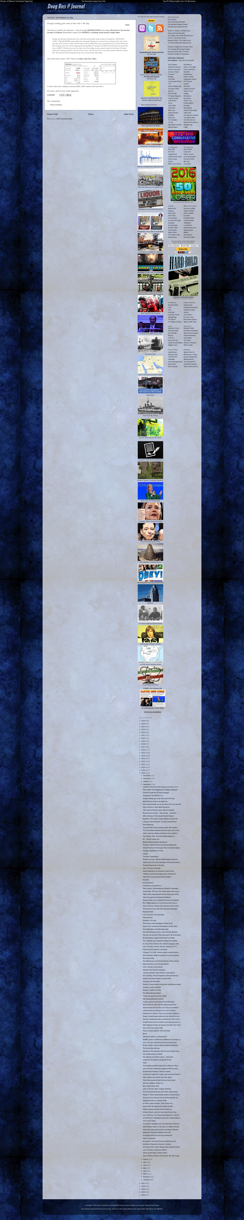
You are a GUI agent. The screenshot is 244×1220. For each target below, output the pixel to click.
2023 (143, 729)
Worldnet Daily (188, 124)
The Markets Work (189, 117)
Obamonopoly (148, 917)
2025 (143, 724)
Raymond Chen (173, 354)
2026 (143, 721)
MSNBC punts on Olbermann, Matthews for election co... (162, 1039)
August (145, 1159)
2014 (143, 756)
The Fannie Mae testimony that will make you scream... (161, 830)
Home (91, 114)
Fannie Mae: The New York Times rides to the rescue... (161, 891)
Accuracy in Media (189, 208)
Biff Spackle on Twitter (190, 354)
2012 (143, 761)
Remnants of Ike (148, 958)
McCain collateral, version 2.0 (153, 1083)
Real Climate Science (190, 319)
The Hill (170, 122)
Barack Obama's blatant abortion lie (155, 842)
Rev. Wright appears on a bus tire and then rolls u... (160, 903)
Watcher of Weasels (190, 342)
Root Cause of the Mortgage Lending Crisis (158, 923)
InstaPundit (171, 108)
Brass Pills (171, 149)
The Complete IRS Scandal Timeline (179, 49)
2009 (143, 770)
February (146, 1177)
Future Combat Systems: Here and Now (156, 1031)
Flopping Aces (188, 74)
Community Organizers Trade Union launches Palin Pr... (162, 1074)
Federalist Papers (189, 218)
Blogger (156, 1205)
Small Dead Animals (190, 335)
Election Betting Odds (174, 86)
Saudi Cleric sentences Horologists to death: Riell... (160, 926)
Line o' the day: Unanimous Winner (155, 1150)
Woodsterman (172, 237)
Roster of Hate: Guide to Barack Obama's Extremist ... (161, 1045)
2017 (143, 747)
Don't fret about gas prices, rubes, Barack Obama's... (161, 932)
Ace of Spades (172, 64)
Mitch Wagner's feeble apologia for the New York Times (162, 1025)
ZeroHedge (187, 164)
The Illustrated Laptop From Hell (93, 1)
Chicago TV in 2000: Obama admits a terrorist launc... (161, 952)
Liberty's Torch (188, 91)
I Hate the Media (189, 220)
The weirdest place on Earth (152, 1054)
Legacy (145, 853)
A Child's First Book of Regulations (178, 54)
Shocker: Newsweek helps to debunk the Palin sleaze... (162, 1019)
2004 (143, 1192)
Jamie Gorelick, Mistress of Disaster (155, 949)
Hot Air (170, 103)
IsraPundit (171, 312)
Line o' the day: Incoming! (151, 868)
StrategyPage (172, 317)
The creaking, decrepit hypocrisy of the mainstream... (161, 975)
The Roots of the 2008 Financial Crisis (179, 43)
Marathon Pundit (189, 328)
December (147, 775)
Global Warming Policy (190, 307)
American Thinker (173, 72)
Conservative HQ (189, 69)
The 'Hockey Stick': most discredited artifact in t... (159, 836)
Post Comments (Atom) (64, 119)
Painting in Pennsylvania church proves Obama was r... (162, 1051)
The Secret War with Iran (151, 1048)
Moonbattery (187, 96)
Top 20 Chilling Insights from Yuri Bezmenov (179, 1)
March (145, 1174)
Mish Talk (186, 161)
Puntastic (146, 880)
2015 (143, 753)
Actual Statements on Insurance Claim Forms (158, 871)
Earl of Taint (171, 215)
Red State (187, 105)
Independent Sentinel (190, 79)
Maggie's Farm (172, 345)
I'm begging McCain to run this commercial (157, 1135)
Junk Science (188, 314)
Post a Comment (56, 105)
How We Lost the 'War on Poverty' (178, 51)
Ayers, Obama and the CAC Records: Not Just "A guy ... (162, 1156)
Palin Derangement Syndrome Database (157, 897)
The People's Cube (174, 235)
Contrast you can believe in (152, 885)
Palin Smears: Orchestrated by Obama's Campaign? (161, 888)
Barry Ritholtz (188, 149)
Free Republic (172, 93)
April (145, 1171)
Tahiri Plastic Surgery (190, 364)
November (147, 778)
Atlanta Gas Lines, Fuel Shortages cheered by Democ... (162, 862)
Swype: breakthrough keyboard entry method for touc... (161, 1016)
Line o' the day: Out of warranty (153, 915)
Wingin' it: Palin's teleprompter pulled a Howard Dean (161, 1095)
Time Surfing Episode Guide (176, 22)
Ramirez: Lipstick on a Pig (152, 990)
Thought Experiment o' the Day (153, 865)
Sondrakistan (188, 338)
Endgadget (171, 359)
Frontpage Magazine (174, 96)
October (146, 781)
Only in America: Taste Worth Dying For (156, 807)
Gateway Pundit (173, 98)
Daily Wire (187, 72)
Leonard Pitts (188, 225)
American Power (173, 330)
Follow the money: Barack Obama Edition (157, 877)
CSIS (169, 307)
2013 (143, 758)
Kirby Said (187, 86)
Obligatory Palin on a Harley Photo (155, 1100)
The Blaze (171, 74)
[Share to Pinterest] (70, 95)
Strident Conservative (190, 110)
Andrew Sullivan (188, 213)
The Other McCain (189, 120)
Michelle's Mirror (173, 227)
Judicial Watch (172, 154)
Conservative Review (174, 81)
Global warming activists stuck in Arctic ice (157, 1109)
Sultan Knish (187, 113)
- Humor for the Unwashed (181, 60)
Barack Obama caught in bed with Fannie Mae (159, 938)
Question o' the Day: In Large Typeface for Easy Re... (161, 819)
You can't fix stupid (149, 1121)
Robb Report (172, 364)
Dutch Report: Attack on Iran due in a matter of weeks (161, 1127)
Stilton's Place (172, 232)
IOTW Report (188, 81)
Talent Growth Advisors (191, 366)
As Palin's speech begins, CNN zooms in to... (158, 1103)
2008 (143, 773)
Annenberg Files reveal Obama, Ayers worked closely (161, 1147)
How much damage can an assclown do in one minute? (162, 804)
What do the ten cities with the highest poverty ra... (160, 1004)
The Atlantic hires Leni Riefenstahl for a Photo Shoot (161, 961)
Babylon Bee (172, 208)
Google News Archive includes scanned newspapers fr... (162, 1022)
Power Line (171, 117)
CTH (169, 84)
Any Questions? (148, 883)
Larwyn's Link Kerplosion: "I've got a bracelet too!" (160, 822)
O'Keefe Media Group (174, 156)
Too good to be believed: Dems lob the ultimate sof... (161, 1097)
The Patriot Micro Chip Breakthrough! (155, 929)
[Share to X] (65, 95)
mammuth (140, 1205)
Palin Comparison (149, 1138)
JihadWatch (187, 223)
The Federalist (172, 120)
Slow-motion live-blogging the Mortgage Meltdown (160, 790)
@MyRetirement (189, 359)
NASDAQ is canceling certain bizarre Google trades (101, 33)
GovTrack (171, 151)
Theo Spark (187, 340)
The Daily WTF (172, 357)
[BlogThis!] (63, 95)
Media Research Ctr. (190, 227)
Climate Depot (188, 305)
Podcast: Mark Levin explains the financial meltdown (161, 900)
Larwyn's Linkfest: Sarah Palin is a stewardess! (159, 973)
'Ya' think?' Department (150, 856)
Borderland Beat (173, 305)
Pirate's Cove (188, 100)
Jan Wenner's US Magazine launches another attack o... (162, 1118)
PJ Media (171, 115)
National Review (173, 113)
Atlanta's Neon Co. (189, 352)
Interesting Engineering (175, 361)
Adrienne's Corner (173, 328)
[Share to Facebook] (67, 95)
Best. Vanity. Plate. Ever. (151, 1086)
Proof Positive (172, 230)
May (145, 1168)
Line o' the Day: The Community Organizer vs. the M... (161, 1115)
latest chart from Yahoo (87, 59)
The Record (172, 319)
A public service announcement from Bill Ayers (159, 1002)
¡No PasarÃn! (172, 333)
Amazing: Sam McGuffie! (151, 981)
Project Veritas (172, 159)
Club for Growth (188, 154)
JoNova (186, 312)
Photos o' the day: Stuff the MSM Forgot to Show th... (161, 859)
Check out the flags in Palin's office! (155, 1153)
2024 (143, 726)
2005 (143, 1189)
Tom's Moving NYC (189, 361)
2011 (143, 764)
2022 (143, 732)
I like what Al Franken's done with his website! (158, 810)
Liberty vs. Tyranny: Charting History (179, 30)
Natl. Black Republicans (191, 330)
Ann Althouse (188, 64)
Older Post (128, 114)
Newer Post (52, 114)
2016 (143, 750)
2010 (143, 767)
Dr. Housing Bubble (189, 156)
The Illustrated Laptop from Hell (177, 27)
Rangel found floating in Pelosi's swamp (156, 1071)
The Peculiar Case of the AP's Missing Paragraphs (160, 909)
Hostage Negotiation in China (153, 851)
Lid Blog (186, 93)
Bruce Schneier (173, 366)
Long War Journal (173, 314)
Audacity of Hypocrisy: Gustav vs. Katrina (157, 1144)
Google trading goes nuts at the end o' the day (158, 798)
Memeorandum (188, 230)
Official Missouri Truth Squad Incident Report (158, 816)
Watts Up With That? (190, 322)
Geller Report (172, 100)
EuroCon (171, 91)
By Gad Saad (152, 53)
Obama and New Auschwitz (176, 33)
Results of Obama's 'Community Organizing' (16, 1)
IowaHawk (171, 223)
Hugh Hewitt (172, 105)
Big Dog (170, 335)
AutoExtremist (172, 352)
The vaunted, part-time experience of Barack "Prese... (161, 1065)
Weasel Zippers (173, 127)
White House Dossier (174, 164)
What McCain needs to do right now (155, 801)
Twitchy (170, 161)
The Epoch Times (173, 88)
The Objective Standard (191, 115)
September (147, 784)
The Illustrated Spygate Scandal (177, 24)
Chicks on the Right (190, 67)
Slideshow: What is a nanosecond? (155, 1036)
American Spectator (174, 69)
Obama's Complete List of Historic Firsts (180, 47)
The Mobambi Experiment (152, 993)
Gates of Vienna (189, 76)
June (145, 1165)
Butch (145, 1034)
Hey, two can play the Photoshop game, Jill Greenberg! (162, 935)
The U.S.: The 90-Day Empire (177, 38)
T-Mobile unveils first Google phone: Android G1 (159, 874)
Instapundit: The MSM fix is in (153, 795)
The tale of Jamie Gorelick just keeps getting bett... (160, 845)
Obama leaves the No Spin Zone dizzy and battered (160, 1007)
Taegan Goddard (189, 211)
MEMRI (186, 232)
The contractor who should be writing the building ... (160, 941)
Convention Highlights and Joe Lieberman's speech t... (161, 1124)
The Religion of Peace (175, 322)
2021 (143, 735)
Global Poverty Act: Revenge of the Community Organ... (162, 848)
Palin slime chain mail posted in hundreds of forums (160, 1129)
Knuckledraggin (173, 225)
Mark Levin (171, 110)
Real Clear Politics (189, 237)
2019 (143, 741)
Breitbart (170, 76)
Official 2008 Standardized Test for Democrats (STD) (161, 894)
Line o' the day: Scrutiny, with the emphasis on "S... (160, 946)
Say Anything (188, 108)
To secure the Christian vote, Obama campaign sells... (161, 944)
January (146, 1180)
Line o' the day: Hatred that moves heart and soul (160, 1042)
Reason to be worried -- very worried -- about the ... (160, 813)
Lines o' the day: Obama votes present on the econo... (161, 906)
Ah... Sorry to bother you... (152, 839)
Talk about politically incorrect (153, 999)
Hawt (144, 1063)
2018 (143, 744)
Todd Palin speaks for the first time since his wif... (159, 1080)
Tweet (127, 25)
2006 (143, 1186)
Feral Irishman (172, 218)
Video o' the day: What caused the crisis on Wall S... (160, 833)
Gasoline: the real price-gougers (154, 970)
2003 (143, 1195)
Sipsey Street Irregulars (191, 333)
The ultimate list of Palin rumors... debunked (158, 1057)
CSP (169, 310)
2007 (143, 1183)
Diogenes (171, 211)
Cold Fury (171, 338)
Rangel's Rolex (148, 912)
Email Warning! (148, 824)
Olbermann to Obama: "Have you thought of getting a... (161, 1013)
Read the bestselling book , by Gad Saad (151, 99)
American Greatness (174, 67)
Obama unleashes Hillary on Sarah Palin (157, 978)
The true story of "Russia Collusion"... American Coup (151, 76)
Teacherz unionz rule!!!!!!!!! (152, 987)
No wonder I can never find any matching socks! (159, 1141)
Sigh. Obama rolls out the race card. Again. (157, 1077)
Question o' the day (149, 920)
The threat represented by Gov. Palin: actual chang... (161, 1092)
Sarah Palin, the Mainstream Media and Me (158, 1106)
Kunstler (186, 84)
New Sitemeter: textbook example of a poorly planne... (161, 955)
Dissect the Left (173, 340)
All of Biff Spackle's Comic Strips (153, 708)
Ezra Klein (187, 215)
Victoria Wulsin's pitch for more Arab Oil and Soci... (160, 1112)
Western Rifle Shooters (191, 122)
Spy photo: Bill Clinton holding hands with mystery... (160, 827)
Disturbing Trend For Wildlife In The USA (157, 1132)
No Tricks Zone (188, 317)
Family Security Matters (175, 342)
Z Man (186, 127)
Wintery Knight (188, 345)
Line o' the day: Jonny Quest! (153, 967)
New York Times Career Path (153, 1028)
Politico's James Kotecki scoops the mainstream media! (162, 984)
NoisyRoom (187, 98)
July (144, 1162)
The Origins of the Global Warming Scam (180, 35)
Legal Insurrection (189, 88)
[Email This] (60, 95)
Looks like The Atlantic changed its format (157, 1060)
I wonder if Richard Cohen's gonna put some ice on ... (161, 787)
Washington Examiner (175, 124)
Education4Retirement (190, 357)
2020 (143, 738)
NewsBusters (188, 235)
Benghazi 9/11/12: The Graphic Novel (179, 40)
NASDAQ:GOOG (94, 30)
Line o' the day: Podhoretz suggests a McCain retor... (161, 1068)
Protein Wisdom (188, 103)
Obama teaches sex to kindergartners (156, 964)
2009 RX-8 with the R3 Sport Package (156, 792)
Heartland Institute (189, 310)
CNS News (171, 79)
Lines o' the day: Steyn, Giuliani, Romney (157, 1089)
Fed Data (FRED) (189, 159)
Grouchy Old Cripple (174, 220)
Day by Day (172, 213)
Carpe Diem (187, 151)
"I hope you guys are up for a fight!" (155, 996)
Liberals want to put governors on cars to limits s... (160, 1010)
